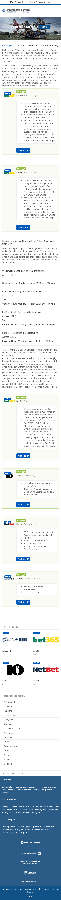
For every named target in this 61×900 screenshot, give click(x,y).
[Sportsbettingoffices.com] (16, 10)
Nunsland (8, 710)
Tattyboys (8, 737)
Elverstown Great (11, 746)
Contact (30, 896)
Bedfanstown (10, 715)
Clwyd (18, 773)
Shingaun (8, 724)
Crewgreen (8, 719)
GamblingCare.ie (23, 832)
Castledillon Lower (12, 728)
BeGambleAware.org (42, 2)
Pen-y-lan (8, 755)
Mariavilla (8, 763)
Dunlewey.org (8, 832)
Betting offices (9, 46)
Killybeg (7, 741)
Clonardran (9, 750)
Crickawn (8, 706)
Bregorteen (9, 733)
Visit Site (22, 150)
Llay (34, 95)
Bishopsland (9, 702)
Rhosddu (8, 759)
